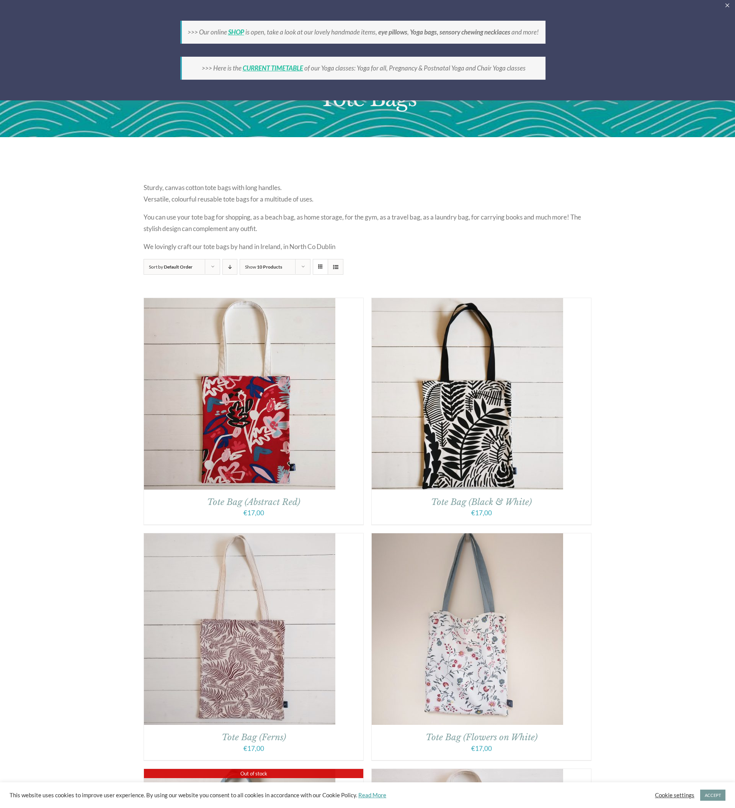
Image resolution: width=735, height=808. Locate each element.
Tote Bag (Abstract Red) (253, 502)
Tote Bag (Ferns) (254, 737)
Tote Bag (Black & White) (481, 502)
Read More (372, 795)
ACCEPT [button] (713, 795)
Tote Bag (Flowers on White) (481, 737)
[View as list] (335, 266)
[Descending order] (229, 267)
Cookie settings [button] (674, 795)
